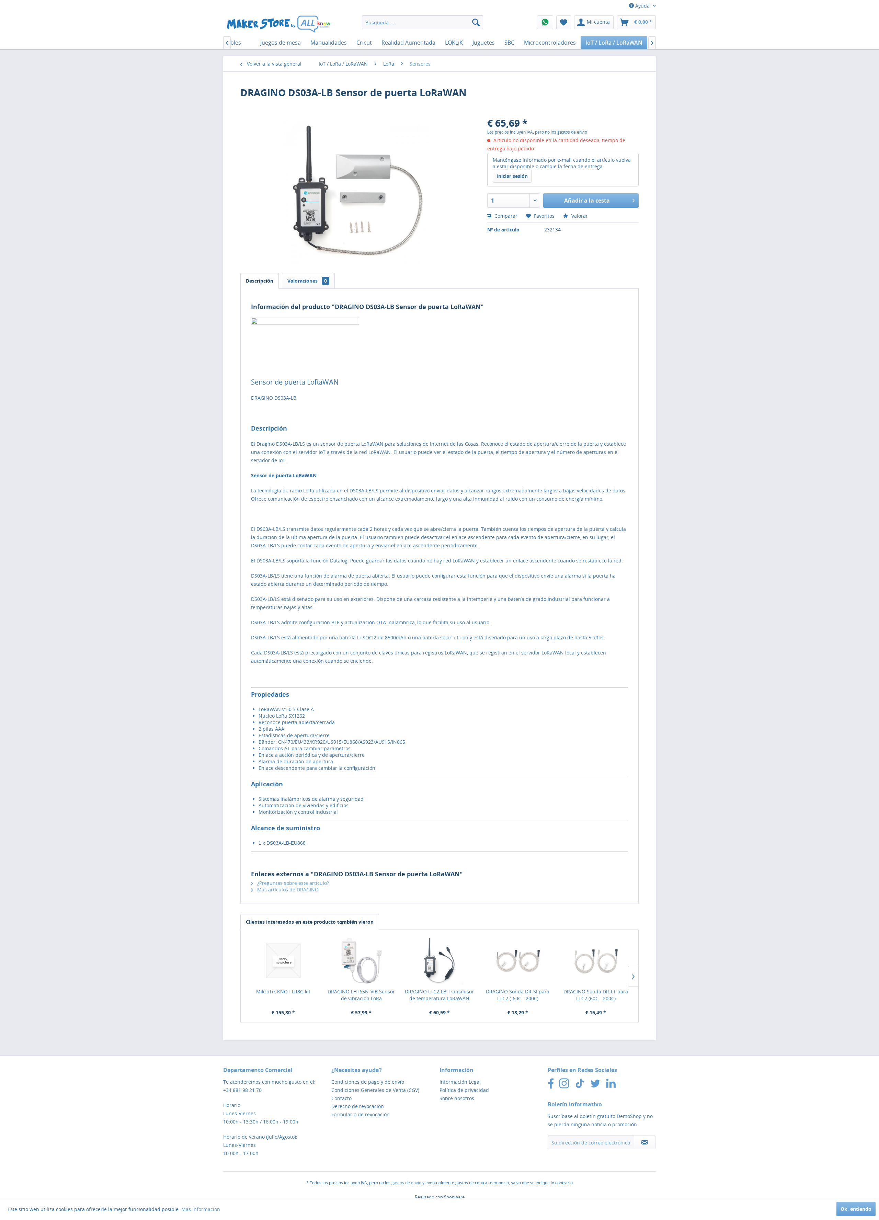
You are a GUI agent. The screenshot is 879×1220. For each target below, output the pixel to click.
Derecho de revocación (357, 1106)
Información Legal (460, 1082)
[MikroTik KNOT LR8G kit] (283, 961)
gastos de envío (406, 1183)
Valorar (579, 216)
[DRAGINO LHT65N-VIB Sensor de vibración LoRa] (361, 961)
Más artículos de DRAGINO (287, 889)
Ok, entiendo (856, 1209)
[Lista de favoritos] (563, 22)
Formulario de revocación (360, 1114)
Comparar (505, 216)
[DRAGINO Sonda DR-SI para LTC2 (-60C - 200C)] (517, 961)
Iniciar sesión (512, 176)
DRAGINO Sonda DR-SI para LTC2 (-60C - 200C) (517, 995)
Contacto (341, 1098)
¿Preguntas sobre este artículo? (292, 883)
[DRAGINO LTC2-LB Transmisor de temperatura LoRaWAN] (439, 961)
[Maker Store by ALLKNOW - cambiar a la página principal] (278, 24)
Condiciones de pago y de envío (367, 1082)
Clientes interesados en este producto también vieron (310, 922)
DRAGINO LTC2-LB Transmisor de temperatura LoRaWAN (439, 995)
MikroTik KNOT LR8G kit (283, 991)
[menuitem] (422, 22)
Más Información (200, 1209)
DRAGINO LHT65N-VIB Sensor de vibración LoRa (361, 995)
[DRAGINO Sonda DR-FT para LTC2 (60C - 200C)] (595, 961)
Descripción (259, 280)
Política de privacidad (464, 1090)
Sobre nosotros (457, 1098)
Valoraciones (307, 280)
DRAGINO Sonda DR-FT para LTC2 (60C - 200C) (595, 995)
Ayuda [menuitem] (642, 5)
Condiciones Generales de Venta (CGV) (375, 1090)
